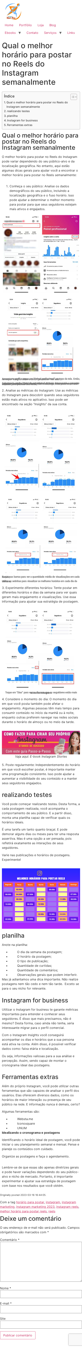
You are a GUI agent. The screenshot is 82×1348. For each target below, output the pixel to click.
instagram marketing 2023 (35, 1207)
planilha (12, 115)
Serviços (50, 33)
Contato (32, 33)
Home (9, 25)
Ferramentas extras (19, 125)
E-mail (6, 1303)
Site (3, 1318)
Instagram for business (22, 120)
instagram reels (67, 1207)
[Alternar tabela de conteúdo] (72, 97)
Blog (52, 25)
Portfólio (25, 25)
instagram (53, 1202)
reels (51, 1211)
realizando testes (18, 111)
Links (71, 33)
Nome (5, 1288)
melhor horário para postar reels (23, 1211)
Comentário (9, 1239)
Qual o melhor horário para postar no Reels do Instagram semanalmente (37, 104)
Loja (41, 25)
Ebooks (10, 33)
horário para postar (30, 1202)
